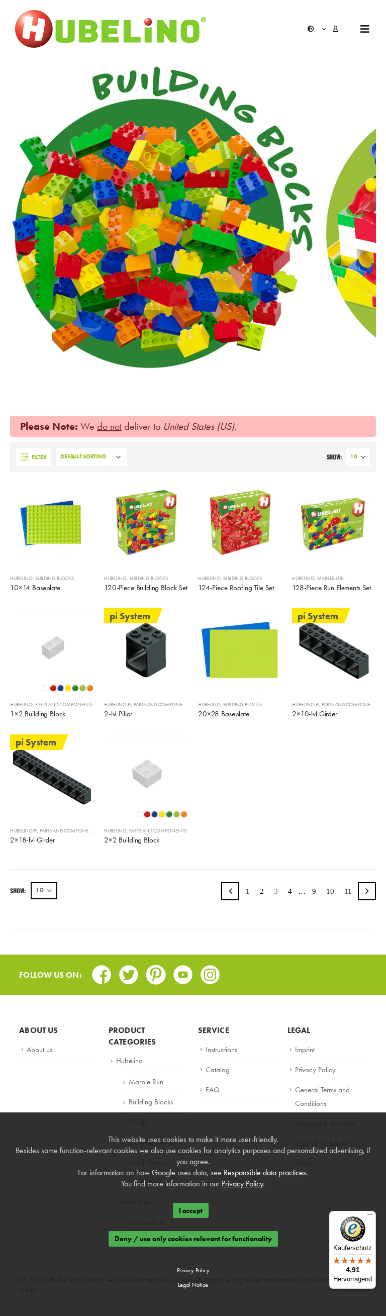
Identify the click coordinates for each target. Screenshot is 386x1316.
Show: (334, 456)
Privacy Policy (315, 1070)
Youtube (183, 971)
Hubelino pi (117, 704)
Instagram (210, 971)
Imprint (305, 1050)
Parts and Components (63, 704)
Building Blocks (54, 578)
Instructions (221, 1050)
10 (330, 891)
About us (39, 1050)
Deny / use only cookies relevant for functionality (193, 1239)
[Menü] (370, 1217)
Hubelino (21, 578)
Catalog (218, 1070)
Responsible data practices (265, 1172)
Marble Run (331, 578)
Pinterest (156, 971)
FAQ (213, 1090)
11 (348, 891)
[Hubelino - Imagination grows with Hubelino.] (110, 29)
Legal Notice (193, 1284)
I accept (191, 1210)
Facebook (101, 971)
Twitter (129, 971)
